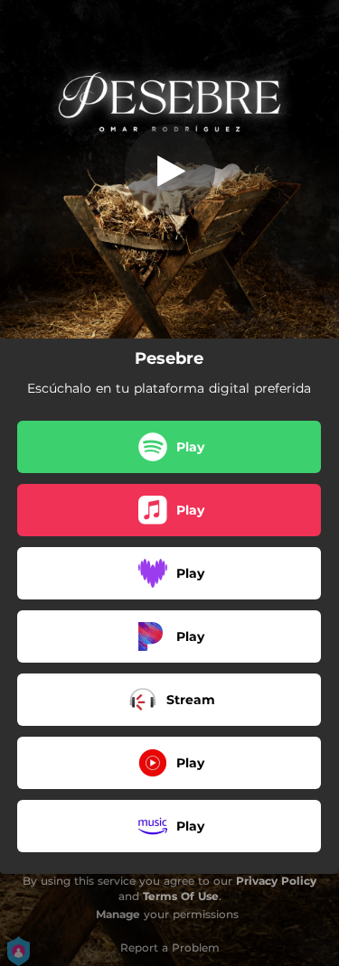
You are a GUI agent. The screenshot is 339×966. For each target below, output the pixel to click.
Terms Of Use (181, 896)
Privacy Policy (276, 880)
